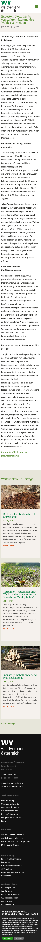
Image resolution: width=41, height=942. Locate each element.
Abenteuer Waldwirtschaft (13, 872)
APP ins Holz (6, 869)
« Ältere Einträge (8, 723)
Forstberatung (7, 800)
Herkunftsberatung (9, 814)
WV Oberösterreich (9, 897)
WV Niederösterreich (10, 894)
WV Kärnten (6, 891)
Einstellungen (6, 928)
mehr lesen (8, 545)
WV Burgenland (8, 887)
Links (3, 821)
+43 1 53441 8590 (10, 774)
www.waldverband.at (13, 786)
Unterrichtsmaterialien (11, 865)
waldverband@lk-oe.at (13, 783)
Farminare (5, 862)
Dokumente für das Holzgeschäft (15, 841)
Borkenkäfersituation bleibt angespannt (19, 515)
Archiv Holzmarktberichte (12, 838)
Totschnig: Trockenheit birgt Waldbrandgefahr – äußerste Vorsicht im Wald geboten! (19, 594)
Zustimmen (7, 938)
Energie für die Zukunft (11, 817)
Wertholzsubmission (10, 807)
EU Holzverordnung (9, 845)
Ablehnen (19, 938)
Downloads (6, 875)
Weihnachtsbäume (9, 810)
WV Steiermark (7, 904)
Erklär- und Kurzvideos (11, 859)
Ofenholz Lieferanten (10, 804)
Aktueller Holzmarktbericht (13, 834)
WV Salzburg (6, 901)
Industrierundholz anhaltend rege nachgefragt (20, 676)
